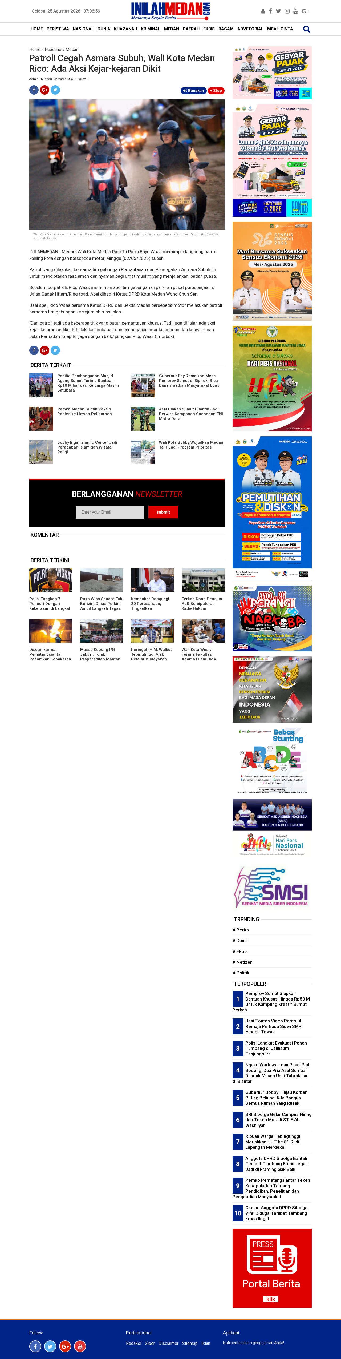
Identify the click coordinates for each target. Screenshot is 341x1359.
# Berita (241, 930)
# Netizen (243, 962)
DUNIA (104, 28)
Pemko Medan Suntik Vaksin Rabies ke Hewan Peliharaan (84, 411)
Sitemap (190, 1343)
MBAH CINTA (280, 28)
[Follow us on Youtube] (80, 1346)
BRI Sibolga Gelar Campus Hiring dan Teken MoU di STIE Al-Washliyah (278, 1120)
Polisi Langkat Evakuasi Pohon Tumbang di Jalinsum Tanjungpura (276, 1048)
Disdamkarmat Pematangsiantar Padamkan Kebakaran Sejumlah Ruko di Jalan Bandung (50, 659)
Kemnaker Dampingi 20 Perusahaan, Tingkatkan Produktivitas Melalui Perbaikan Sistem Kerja (151, 610)
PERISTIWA (58, 28)
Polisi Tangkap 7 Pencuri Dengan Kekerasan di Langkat (49, 603)
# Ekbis (240, 951)
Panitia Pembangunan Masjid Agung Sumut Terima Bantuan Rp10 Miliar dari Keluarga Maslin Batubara (88, 383)
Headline (53, 49)
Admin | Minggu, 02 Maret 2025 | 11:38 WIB (58, 79)
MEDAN (171, 28)
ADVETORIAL (250, 28)
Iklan (205, 1343)
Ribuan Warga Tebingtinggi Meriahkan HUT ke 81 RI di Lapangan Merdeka (272, 1142)
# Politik (241, 972)
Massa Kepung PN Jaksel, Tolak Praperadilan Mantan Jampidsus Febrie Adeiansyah (100, 659)
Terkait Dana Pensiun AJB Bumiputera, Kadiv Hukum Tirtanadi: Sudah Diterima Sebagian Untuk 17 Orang (202, 610)
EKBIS (209, 28)
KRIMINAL (150, 28)
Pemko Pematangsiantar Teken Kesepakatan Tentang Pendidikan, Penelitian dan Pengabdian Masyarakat (271, 1188)
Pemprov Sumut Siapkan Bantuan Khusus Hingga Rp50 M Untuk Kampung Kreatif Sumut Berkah (271, 1002)
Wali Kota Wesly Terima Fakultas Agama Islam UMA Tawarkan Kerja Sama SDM (202, 659)
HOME (37, 28)
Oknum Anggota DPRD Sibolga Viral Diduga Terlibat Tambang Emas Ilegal (276, 1213)
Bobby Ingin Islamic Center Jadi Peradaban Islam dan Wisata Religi (87, 447)
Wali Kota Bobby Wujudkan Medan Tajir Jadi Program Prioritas (191, 445)
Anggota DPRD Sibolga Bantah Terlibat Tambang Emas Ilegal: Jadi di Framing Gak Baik (276, 1164)
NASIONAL (83, 28)
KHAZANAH (125, 28)
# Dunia (240, 940)
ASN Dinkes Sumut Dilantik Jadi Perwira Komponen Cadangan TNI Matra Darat (191, 414)
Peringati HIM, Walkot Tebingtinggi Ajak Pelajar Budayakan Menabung (151, 656)
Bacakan (195, 90)
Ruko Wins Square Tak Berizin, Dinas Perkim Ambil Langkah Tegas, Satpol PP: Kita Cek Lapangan (101, 608)
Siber (150, 1343)
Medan (72, 49)
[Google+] (44, 90)
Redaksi (133, 1343)
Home (34, 49)
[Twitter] (55, 90)
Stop (217, 90)
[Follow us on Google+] (65, 1346)
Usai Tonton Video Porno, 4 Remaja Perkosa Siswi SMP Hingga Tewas (273, 1026)
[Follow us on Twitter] (50, 1346)
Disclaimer (168, 1343)
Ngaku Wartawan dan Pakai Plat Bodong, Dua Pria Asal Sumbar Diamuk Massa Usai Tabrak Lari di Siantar (271, 1073)
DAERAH (191, 28)
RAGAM (226, 28)
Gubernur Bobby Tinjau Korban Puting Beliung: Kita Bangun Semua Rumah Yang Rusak (276, 1098)
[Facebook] (34, 90)
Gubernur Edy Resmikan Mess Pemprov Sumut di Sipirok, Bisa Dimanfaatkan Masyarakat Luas (189, 380)
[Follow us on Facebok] (35, 1346)
